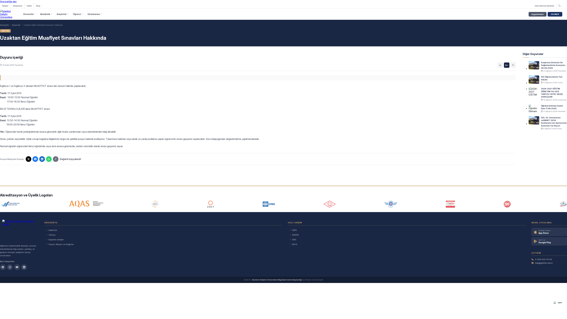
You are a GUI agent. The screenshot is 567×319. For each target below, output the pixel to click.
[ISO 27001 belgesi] (269, 204)
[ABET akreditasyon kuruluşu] (210, 204)
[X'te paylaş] (28, 159)
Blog (38, 6)
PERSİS (295, 235)
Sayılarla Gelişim (56, 239)
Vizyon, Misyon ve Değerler (61, 244)
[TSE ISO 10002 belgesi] (330, 204)
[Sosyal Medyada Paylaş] (55, 159)
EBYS (294, 244)
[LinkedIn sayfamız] (24, 267)
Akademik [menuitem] (45, 14)
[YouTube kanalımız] (17, 267)
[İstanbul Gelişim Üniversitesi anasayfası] (19, 231)
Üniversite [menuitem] (28, 14)
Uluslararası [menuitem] (94, 14)
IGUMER (555, 14)
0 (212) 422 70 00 (543, 259)
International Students (544, 6)
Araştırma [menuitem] (61, 14)
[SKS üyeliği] (507, 204)
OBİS (294, 230)
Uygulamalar (537, 14)
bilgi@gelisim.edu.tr (544, 263)
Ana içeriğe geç (8, 1)
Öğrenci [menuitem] (77, 14)
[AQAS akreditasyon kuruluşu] (86, 204)
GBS (294, 239)
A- (500, 65)
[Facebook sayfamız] (3, 267)
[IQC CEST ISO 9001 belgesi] (450, 204)
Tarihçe (52, 235)
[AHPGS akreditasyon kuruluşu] (155, 204)
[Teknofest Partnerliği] (563, 204)
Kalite (29, 6)
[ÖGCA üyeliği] (390, 204)
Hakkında (52, 230)
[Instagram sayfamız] (10, 267)
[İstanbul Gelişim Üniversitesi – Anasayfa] (8, 14)
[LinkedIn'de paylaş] (42, 159)
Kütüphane (17, 6)
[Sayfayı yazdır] (513, 65)
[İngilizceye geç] (564, 6)
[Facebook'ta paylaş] (35, 159)
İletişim (5, 6)
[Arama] (559, 6)
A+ (506, 65)
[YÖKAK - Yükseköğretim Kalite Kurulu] (10, 204)
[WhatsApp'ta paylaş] (49, 159)
